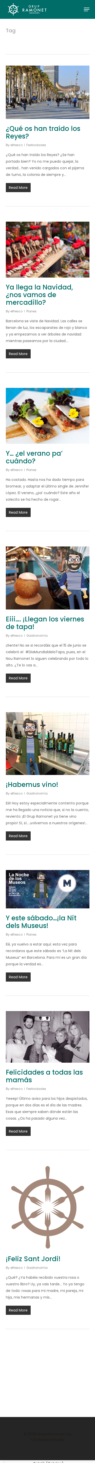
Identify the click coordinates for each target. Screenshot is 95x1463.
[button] (86, 9)
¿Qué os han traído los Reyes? (43, 132)
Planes (31, 311)
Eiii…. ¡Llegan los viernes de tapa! (45, 623)
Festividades (36, 145)
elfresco (16, 145)
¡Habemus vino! (32, 784)
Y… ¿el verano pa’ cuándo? (34, 457)
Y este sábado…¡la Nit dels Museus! (41, 921)
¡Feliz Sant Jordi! (33, 1258)
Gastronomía (37, 635)
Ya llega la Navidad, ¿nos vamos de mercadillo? (39, 295)
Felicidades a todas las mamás (44, 1076)
